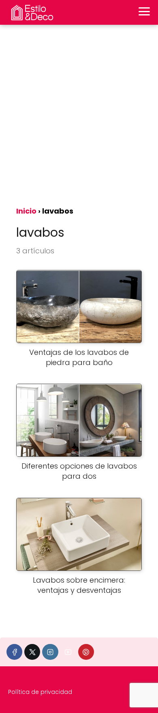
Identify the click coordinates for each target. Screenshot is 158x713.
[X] (32, 652)
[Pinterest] (86, 652)
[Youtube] (68, 652)
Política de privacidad (40, 692)
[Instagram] (50, 652)
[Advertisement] (79, 118)
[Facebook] (14, 652)
